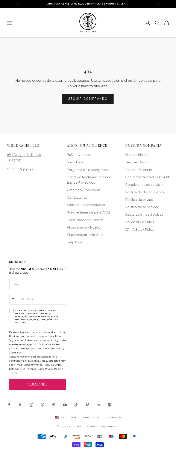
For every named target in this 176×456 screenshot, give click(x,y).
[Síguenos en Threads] (42, 405)
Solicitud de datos (139, 222)
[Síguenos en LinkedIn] (98, 405)
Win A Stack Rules (139, 230)
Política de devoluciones (144, 192)
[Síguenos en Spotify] (109, 405)
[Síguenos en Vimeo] (87, 405)
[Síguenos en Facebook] (9, 405)
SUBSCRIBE (37, 384)
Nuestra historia (137, 155)
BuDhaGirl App (78, 155)
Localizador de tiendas (85, 220)
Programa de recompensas (88, 170)
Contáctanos (77, 198)
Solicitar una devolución (86, 205)
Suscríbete (75, 162)
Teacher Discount (138, 162)
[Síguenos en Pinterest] (54, 405)
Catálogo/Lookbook (83, 190)
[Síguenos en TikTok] (76, 405)
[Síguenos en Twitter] (20, 405)
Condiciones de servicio (144, 185)
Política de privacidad (142, 207)
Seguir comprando (88, 98)
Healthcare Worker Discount (147, 177)
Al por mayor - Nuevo (83, 227)
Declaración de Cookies (144, 214)
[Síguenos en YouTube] (65, 405)
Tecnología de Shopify (102, 426)
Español (111, 417)
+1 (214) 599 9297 (20, 169)
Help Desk (75, 242)
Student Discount (138, 170)
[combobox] (17, 299)
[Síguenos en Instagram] (31, 405)
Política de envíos (139, 200)
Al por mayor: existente (85, 235)
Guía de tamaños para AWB (88, 212)
